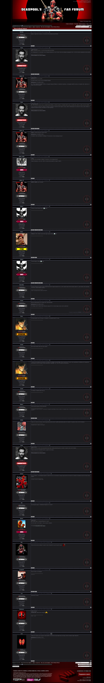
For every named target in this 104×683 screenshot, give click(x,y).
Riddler (21, 231)
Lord (21, 593)
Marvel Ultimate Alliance (55, 662)
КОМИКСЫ (25, 670)
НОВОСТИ (20, 670)
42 (49, 300)
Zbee (22, 542)
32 (49, 47)
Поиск (87, 23)
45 (49, 360)
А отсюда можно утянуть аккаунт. (40, 525)
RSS (90, 23)
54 (49, 569)
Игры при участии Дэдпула (45, 662)
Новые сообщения (69, 23)
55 (51, 593)
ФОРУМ (47, 670)
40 (49, 259)
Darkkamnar (21, 609)
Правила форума (82, 23)
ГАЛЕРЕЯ (43, 670)
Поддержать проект (84, 674)
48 (49, 420)
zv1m (22, 633)
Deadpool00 (21, 569)
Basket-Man (21, 284)
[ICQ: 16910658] (38, 74)
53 (51, 542)
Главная (81, 21)
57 (51, 633)
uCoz (90, 679)
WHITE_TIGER (21, 156)
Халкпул (21, 473)
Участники (76, 23)
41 (49, 284)
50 (51, 473)
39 (49, 231)
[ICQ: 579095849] (42, 229)
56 (51, 609)
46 (49, 388)
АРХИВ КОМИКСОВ (32, 670)
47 (49, 404)
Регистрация (86, 21)
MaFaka (21, 518)
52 (49, 518)
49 (49, 445)
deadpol (21, 300)
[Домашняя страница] (36, 74)
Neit (21, 502)
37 (49, 180)
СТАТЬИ (38, 670)
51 (49, 502)
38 (49, 206)
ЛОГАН (21, 420)
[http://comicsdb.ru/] (30, 680)
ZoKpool (21, 206)
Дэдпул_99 (22, 130)
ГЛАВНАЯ (15, 670)
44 (49, 344)
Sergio (21, 47)
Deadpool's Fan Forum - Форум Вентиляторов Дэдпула (22, 662)
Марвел (21, 404)
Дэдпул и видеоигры (36, 662)
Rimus (21, 316)
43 (49, 316)
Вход (90, 21)
